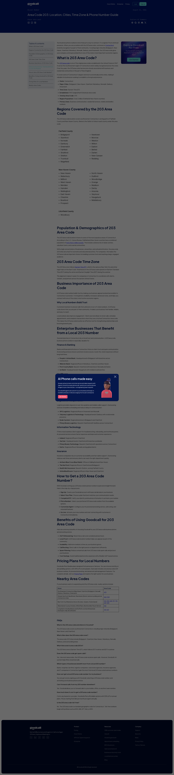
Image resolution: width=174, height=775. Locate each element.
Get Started (62, 396)
